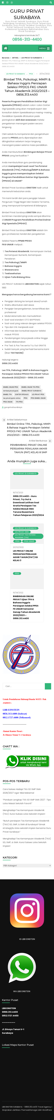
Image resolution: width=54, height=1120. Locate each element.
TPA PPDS (19, 402)
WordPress (47, 1110)
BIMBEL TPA (7, 394)
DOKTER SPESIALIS (22, 394)
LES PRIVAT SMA (22, 532)
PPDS (31, 74)
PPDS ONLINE (7, 402)
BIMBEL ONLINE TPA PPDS (30, 387)
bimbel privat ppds (10, 391)
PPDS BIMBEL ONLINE (38, 398)
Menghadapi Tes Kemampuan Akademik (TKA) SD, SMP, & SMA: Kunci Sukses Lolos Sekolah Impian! (27, 842)
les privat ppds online (11, 398)
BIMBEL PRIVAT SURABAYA (31, 391)
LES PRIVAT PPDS (38, 394)
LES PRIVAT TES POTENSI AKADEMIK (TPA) (25, 536)
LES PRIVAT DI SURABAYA (15, 74)
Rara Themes (22, 1110)
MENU (42, 48)
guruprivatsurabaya (13, 407)
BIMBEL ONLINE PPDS (10, 387)
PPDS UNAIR (29, 541)
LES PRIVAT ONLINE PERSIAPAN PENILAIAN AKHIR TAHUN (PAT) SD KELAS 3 (25, 555)
